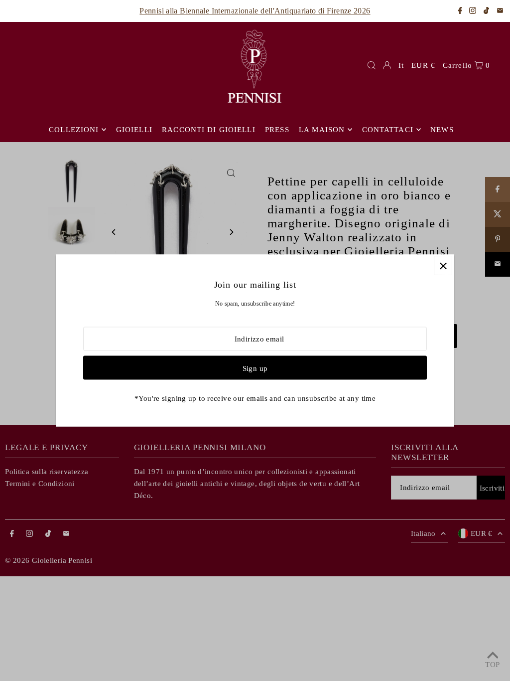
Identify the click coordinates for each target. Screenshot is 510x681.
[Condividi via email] (500, 11)
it (401, 65)
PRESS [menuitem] (277, 130)
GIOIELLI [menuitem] (134, 130)
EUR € (423, 65)
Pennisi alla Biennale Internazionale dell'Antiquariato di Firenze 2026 (254, 10)
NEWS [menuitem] (442, 130)
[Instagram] (472, 11)
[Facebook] (460, 11)
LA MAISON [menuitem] (322, 130)
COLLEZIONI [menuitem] (74, 130)
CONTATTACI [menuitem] (387, 130)
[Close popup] (443, 266)
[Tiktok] (486, 11)
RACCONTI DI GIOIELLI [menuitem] (208, 130)
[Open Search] (372, 65)
